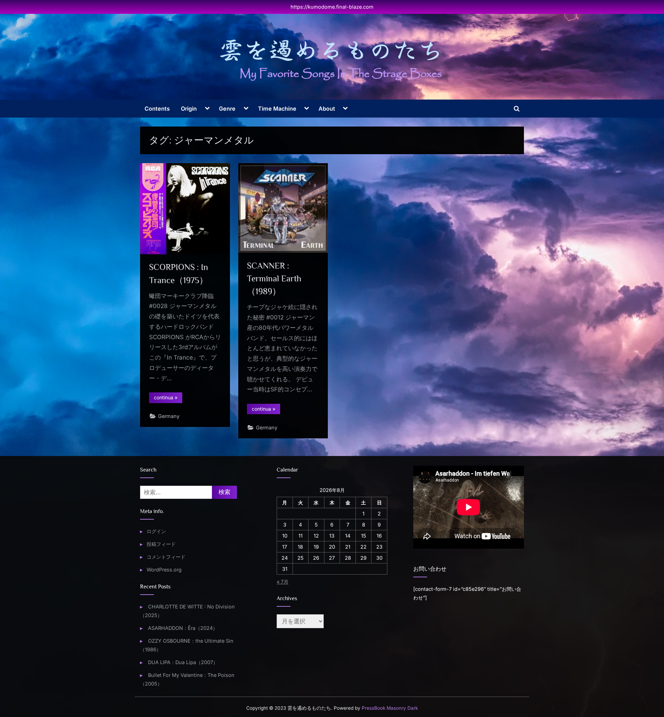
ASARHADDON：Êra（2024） (183, 628)
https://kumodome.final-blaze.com (332, 7)
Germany (168, 416)
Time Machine (277, 108)
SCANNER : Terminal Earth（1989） (274, 278)
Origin (189, 108)
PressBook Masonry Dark (390, 708)
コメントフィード (166, 557)
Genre (227, 108)
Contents (157, 108)
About (327, 108)
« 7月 (282, 582)
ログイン (156, 531)
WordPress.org (164, 569)
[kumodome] (332, 60)
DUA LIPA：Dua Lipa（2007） (183, 662)
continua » (168, 398)
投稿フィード (161, 544)
